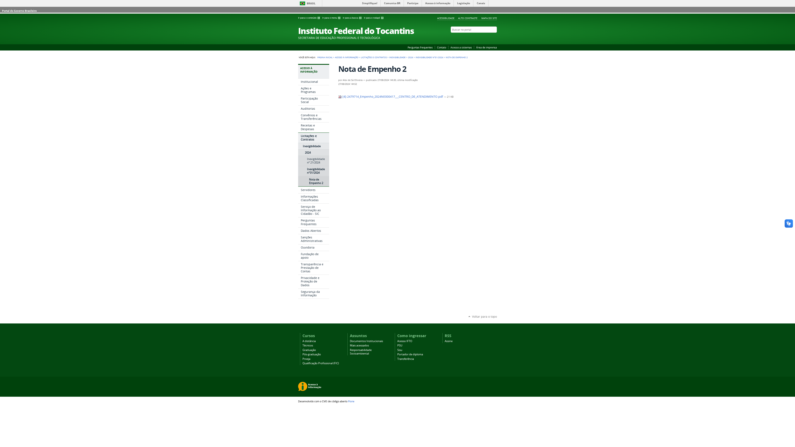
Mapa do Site (489, 18)
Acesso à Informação (346, 57)
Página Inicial (324, 57)
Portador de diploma (410, 354)
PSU (399, 345)
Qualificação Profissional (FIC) (320, 363)
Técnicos (307, 345)
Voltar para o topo (484, 316)
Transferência (405, 359)
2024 (410, 57)
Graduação (309, 350)
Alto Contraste (467, 18)
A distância (309, 341)
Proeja (306, 359)
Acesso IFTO (404, 341)
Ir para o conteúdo (308, 18)
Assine (449, 341)
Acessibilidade (445, 18)
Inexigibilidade (397, 57)
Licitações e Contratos (374, 57)
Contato (441, 47)
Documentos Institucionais (366, 341)
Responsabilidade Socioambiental (361, 351)
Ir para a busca (352, 18)
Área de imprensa (486, 47)
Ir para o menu (331, 18)
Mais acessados (359, 345)
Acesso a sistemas (461, 47)
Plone (351, 401)
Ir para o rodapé (373, 18)
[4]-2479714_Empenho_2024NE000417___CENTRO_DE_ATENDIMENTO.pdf (393, 97)
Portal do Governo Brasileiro (19, 11)
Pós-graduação (311, 354)
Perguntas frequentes (420, 47)
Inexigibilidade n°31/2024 (429, 57)
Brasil (311, 3)
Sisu (399, 350)
